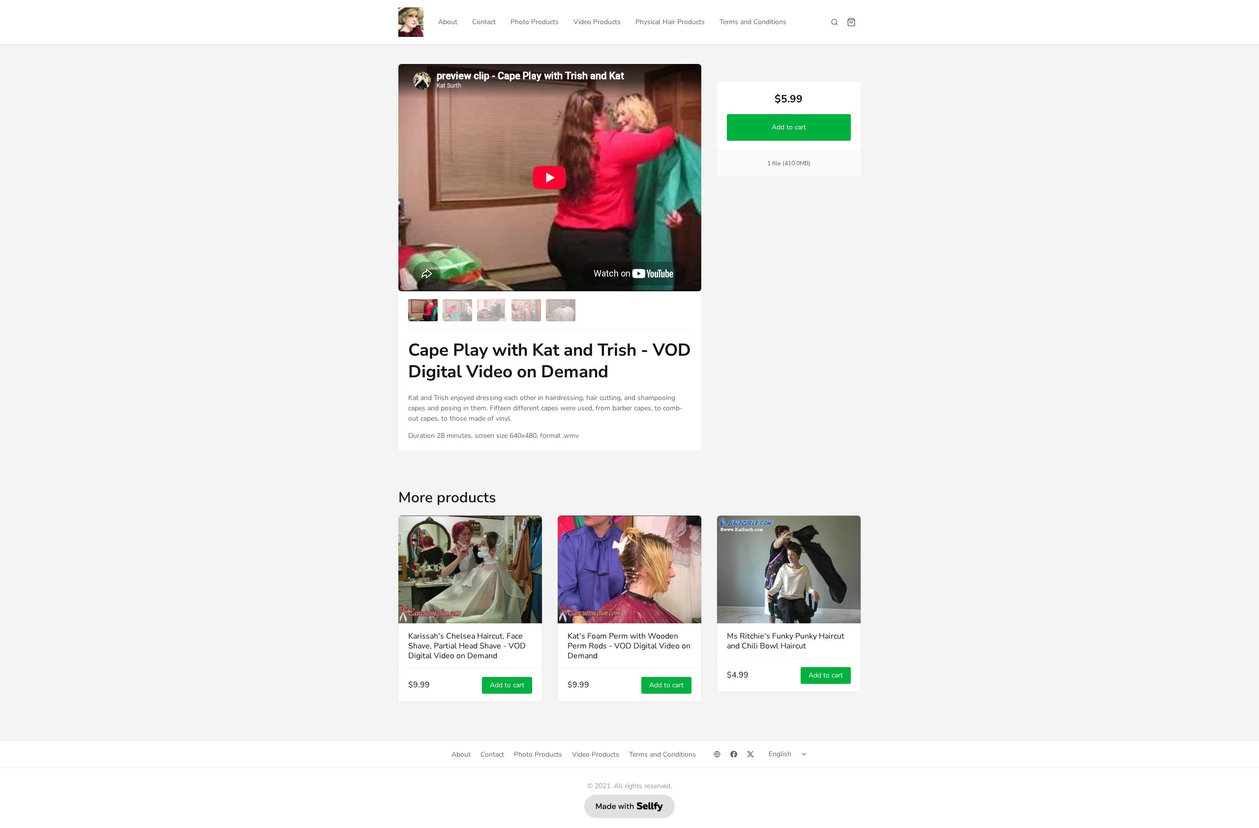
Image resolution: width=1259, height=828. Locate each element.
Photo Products (534, 22)
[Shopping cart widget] (851, 22)
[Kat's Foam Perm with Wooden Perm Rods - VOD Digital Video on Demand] (629, 569)
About (447, 22)
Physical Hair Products (670, 22)
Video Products (597, 22)
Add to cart (789, 127)
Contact (484, 22)
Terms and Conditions (752, 22)
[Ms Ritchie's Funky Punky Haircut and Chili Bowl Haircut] (789, 569)
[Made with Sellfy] (629, 806)
